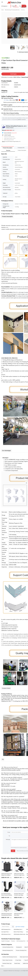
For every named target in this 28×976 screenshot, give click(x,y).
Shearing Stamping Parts (7, 950)
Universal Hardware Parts (7, 947)
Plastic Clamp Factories (7, 960)
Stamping (23, 9)
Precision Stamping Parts (21, 950)
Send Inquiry (13, 74)
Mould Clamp (17, 963)
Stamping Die (19, 947)
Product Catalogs (20, 926)
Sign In (3, 141)
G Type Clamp (18, 960)
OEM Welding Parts (18, 929)
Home (2, 9)
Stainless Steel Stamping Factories (9, 956)
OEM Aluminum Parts (5, 934)
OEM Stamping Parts (5, 929)
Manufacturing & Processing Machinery (12, 9)
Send (13, 850)
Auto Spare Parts (5, 931)
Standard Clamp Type (7, 963)
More (2, 966)
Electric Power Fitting (18, 931)
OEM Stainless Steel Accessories (20, 934)
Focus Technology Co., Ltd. (17, 970)
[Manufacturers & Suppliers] (14, 2)
